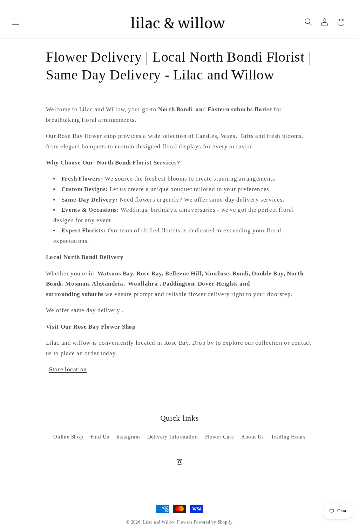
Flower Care (219, 437)
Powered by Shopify (213, 522)
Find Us (99, 437)
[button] (15, 22)
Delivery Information (172, 437)
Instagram (128, 437)
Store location (68, 369)
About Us (252, 437)
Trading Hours (288, 437)
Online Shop (68, 437)
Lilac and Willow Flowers (167, 522)
